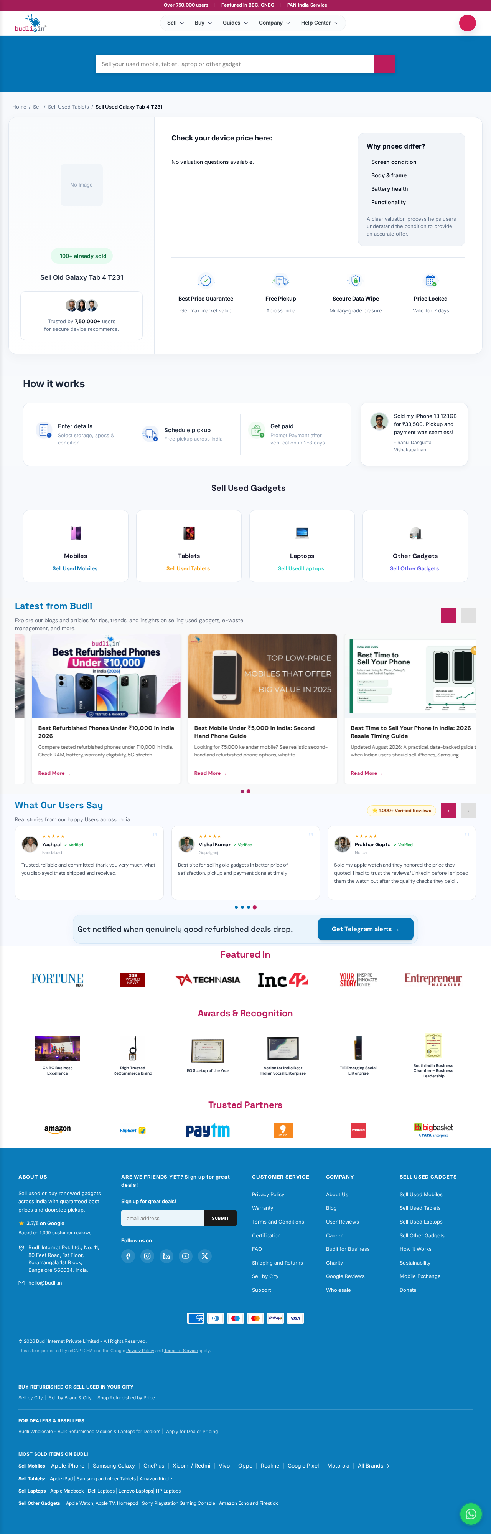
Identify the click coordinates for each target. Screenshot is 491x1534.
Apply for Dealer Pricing (192, 1431)
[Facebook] (128, 1256)
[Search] (384, 64)
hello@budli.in (45, 1283)
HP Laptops (168, 1491)
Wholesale (338, 1290)
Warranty (262, 1208)
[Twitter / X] (205, 1256)
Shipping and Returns (277, 1263)
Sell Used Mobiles (421, 1194)
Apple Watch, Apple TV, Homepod (102, 1503)
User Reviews (342, 1222)
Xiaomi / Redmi (191, 1465)
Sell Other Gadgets (422, 1235)
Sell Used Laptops (421, 1222)
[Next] (468, 615)
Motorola (338, 1465)
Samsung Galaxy (114, 1465)
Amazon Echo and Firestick (248, 1503)
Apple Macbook (67, 1491)
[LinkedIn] (166, 1256)
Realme (270, 1465)
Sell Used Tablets (68, 107)
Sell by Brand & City (70, 1397)
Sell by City (265, 1276)
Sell (37, 107)
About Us (337, 1194)
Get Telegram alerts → (366, 929)
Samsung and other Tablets (106, 1478)
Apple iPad (61, 1478)
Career (334, 1235)
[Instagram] (147, 1256)
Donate (408, 1290)
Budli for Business (348, 1249)
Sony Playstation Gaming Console (178, 1503)
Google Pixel (303, 1465)
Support (261, 1290)
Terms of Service (181, 1350)
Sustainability (415, 1263)
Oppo (245, 1465)
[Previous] (448, 615)
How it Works (416, 1249)
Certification (266, 1235)
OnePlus (153, 1465)
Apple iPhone (67, 1465)
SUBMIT (220, 1218)
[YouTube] (186, 1256)
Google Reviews (345, 1276)
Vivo (224, 1465)
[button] (58, 979)
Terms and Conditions (278, 1222)
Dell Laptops (101, 1491)
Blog (331, 1208)
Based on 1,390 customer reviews (54, 1232)
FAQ (257, 1249)
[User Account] (467, 23)
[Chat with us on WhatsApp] (471, 1514)
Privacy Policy (268, 1194)
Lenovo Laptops (136, 1491)
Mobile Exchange (420, 1276)
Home (19, 107)
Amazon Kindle (156, 1478)
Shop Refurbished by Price (126, 1397)
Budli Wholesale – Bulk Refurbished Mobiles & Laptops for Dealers (89, 1431)
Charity (334, 1263)
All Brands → (374, 1465)
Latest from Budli (53, 606)
